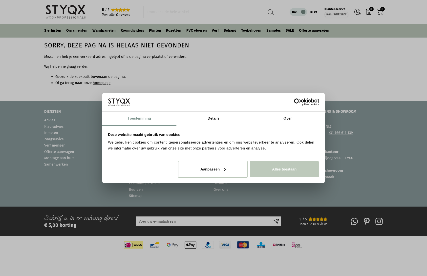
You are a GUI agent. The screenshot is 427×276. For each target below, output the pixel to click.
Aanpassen (210, 169)
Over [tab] (287, 118)
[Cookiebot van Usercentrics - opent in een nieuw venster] (297, 102)
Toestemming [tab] (139, 118)
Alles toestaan (284, 169)
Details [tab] (214, 118)
